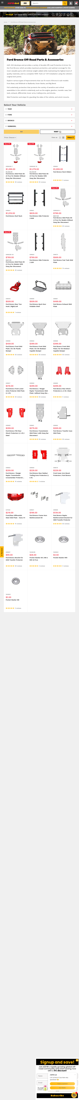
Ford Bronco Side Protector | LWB (39, 261)
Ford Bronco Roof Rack (14, 216)
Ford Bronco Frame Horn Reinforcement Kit (38, 517)
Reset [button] (56, 132)
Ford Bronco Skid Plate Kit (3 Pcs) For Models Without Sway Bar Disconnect (63, 220)
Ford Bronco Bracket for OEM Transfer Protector (14, 559)
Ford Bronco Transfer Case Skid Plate (62, 432)
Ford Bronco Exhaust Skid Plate (62, 305)
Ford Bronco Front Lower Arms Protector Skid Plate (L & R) (15, 391)
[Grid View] (63, 137)
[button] (74, 1095)
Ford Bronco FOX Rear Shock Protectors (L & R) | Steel (15, 433)
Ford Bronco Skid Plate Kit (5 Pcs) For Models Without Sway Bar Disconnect (15, 176)
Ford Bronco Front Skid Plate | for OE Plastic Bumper (14, 349)
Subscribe (57, 1095)
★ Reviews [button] (2, 552)
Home (5, 22)
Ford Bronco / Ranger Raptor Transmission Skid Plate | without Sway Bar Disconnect (39, 391)
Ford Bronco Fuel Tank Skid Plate (63, 261)
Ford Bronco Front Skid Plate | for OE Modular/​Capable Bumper (38, 349)
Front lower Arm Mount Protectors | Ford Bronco (62, 474)
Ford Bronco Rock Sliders (62, 172)
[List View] (60, 137)
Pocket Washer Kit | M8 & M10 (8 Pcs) (39, 559)
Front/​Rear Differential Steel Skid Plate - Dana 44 (15, 517)
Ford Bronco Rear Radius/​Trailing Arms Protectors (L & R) (39, 475)
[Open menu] (2, 3)
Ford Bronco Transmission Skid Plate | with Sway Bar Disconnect (39, 433)
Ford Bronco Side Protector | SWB (39, 217)
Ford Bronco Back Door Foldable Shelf (38, 305)
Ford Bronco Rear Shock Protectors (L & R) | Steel (62, 390)
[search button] (64, 3)
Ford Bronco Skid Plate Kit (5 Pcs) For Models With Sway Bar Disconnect (39, 176)
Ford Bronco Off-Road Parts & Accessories (23, 22)
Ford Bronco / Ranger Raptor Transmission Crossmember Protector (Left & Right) (14, 475)
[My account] (71, 3)
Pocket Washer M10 (60, 558)
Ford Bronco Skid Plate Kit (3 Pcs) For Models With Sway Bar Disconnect (15, 264)
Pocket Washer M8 (12, 600)
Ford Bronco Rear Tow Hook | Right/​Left (14, 305)
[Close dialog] (77, 1060)
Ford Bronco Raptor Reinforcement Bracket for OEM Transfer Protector (62, 518)
